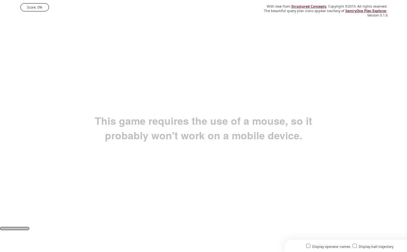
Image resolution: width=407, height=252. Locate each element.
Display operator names (330, 246)
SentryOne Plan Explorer (366, 11)
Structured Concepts (308, 6)
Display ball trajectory (375, 246)
